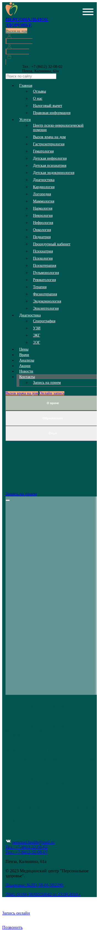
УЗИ (36, 328)
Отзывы (39, 91)
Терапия (39, 287)
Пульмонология (46, 273)
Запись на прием (47, 383)
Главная (25, 86)
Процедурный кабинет (51, 244)
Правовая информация (51, 113)
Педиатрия (42, 237)
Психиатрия (43, 251)
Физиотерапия (45, 294)
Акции (25, 366)
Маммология (43, 201)
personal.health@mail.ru (33, 842)
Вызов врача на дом (49, 137)
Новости (26, 371)
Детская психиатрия (49, 165)
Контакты (27, 377)
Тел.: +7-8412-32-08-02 (27, 847)
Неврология (43, 215)
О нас (37, 98)
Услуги (25, 120)
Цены (23, 349)
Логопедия (42, 194)
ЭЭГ (36, 342)
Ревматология (44, 280)
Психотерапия (44, 265)
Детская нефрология (50, 158)
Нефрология (43, 223)
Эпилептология (46, 308)
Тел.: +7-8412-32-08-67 (27, 852)
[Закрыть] (8, 500)
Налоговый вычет (47, 106)
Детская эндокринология (53, 173)
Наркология (42, 208)
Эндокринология (47, 301)
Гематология (43, 151)
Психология (43, 258)
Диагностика (43, 180)
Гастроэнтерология (48, 144)
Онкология (42, 230)
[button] (88, 12)
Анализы (26, 360)
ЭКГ (36, 335)
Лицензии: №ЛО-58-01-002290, (35, 885)
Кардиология (43, 187)
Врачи (24, 355)
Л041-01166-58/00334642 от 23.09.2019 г (43, 894)
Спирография (44, 321)
